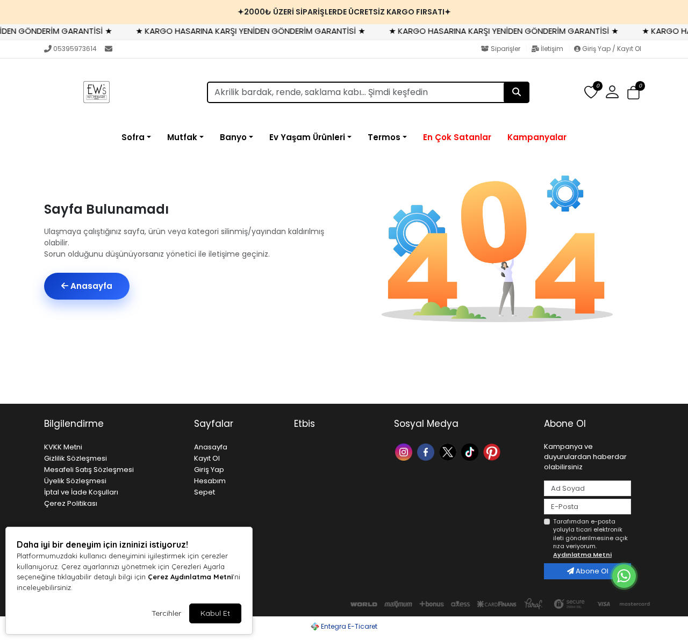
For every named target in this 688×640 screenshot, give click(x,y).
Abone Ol (591, 571)
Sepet (204, 492)
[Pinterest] (493, 451)
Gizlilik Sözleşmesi (75, 458)
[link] (344, 12)
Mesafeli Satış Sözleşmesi (89, 469)
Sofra (133, 137)
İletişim (552, 48)
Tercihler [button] (166, 613)
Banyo (233, 137)
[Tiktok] (471, 451)
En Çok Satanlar (457, 137)
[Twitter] (449, 451)
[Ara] (516, 92)
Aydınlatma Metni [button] (582, 554)
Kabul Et (215, 613)
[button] (633, 92)
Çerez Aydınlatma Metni (190, 576)
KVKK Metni (63, 447)
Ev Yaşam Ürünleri (307, 137)
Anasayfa (90, 286)
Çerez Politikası (70, 503)
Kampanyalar (537, 137)
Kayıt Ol (207, 458)
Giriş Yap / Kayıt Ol (610, 48)
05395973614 (75, 48)
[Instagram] (405, 451)
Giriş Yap (209, 469)
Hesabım (210, 481)
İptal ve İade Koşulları (81, 492)
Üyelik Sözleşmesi (75, 481)
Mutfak (182, 137)
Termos (384, 137)
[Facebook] (427, 451)
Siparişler (505, 48)
